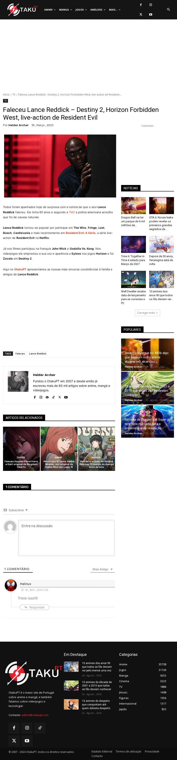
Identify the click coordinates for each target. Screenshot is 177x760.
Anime (58, 457)
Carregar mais (146, 313)
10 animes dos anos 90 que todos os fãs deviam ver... (161, 295)
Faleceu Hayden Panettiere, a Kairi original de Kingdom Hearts (21, 464)
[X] (141, 14)
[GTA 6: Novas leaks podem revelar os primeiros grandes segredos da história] (161, 205)
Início (6, 94)
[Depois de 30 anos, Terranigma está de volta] (161, 244)
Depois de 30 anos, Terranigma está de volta (161, 260)
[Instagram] (150, 5)
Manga (96, 457)
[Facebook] (141, 5)
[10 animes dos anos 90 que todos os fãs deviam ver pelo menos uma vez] (161, 279)
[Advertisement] (88, 57)
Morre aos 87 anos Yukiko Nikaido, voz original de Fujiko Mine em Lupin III (59, 464)
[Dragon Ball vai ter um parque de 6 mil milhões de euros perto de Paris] (133, 205)
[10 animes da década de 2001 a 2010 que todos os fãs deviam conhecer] (71, 685)
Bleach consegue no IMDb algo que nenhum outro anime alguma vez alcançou (147, 357)
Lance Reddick (37, 353)
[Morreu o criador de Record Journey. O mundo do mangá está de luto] (96, 449)
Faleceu (20, 353)
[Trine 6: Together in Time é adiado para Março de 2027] (133, 244)
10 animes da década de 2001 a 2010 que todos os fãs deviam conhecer (147, 390)
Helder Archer (18, 125)
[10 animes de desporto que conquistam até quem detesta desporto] (71, 704)
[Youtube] (150, 14)
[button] (168, 9)
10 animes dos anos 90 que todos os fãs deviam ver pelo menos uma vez (97, 667)
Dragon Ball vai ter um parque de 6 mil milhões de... (133, 221)
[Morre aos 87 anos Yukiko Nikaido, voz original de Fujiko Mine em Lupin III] (59, 449)
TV (13, 94)
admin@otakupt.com (35, 715)
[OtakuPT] (22, 10)
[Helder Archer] (18, 385)
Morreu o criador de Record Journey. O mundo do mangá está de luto (96, 464)
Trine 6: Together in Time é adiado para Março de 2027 (133, 260)
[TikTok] (53, 396)
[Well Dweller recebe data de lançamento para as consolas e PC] (133, 279)
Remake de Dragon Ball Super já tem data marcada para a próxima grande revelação (147, 424)
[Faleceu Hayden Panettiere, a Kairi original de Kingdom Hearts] (21, 449)
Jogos (21, 457)
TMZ (72, 212)
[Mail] (47, 396)
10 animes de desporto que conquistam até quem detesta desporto (96, 704)
